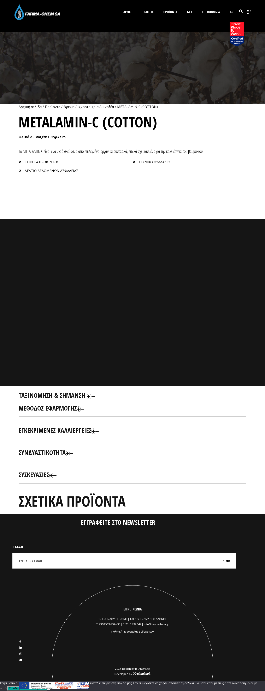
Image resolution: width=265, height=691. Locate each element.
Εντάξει (13, 688)
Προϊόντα (52, 106)
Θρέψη (69, 106)
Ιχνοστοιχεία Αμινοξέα (96, 106)
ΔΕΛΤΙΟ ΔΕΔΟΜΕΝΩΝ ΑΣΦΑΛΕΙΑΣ (51, 171)
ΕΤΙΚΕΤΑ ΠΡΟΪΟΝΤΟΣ (42, 162)
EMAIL (18, 546)
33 (118, 624)
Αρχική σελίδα (30, 106)
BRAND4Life (142, 669)
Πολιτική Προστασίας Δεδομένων (132, 631)
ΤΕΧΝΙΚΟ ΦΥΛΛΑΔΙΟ (154, 162)
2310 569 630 (107, 624)
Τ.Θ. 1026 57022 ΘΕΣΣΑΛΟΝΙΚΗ (148, 619)
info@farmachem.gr (156, 624)
